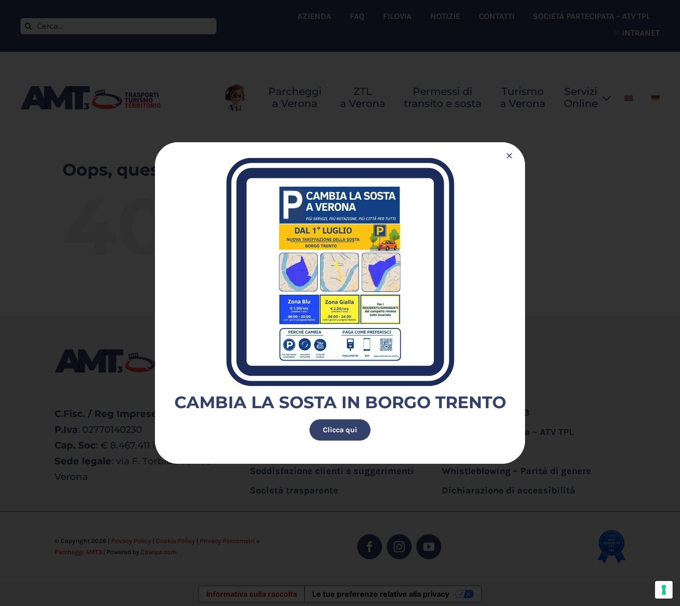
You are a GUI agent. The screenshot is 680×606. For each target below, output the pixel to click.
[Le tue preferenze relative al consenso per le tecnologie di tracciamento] (664, 590)
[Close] (509, 156)
